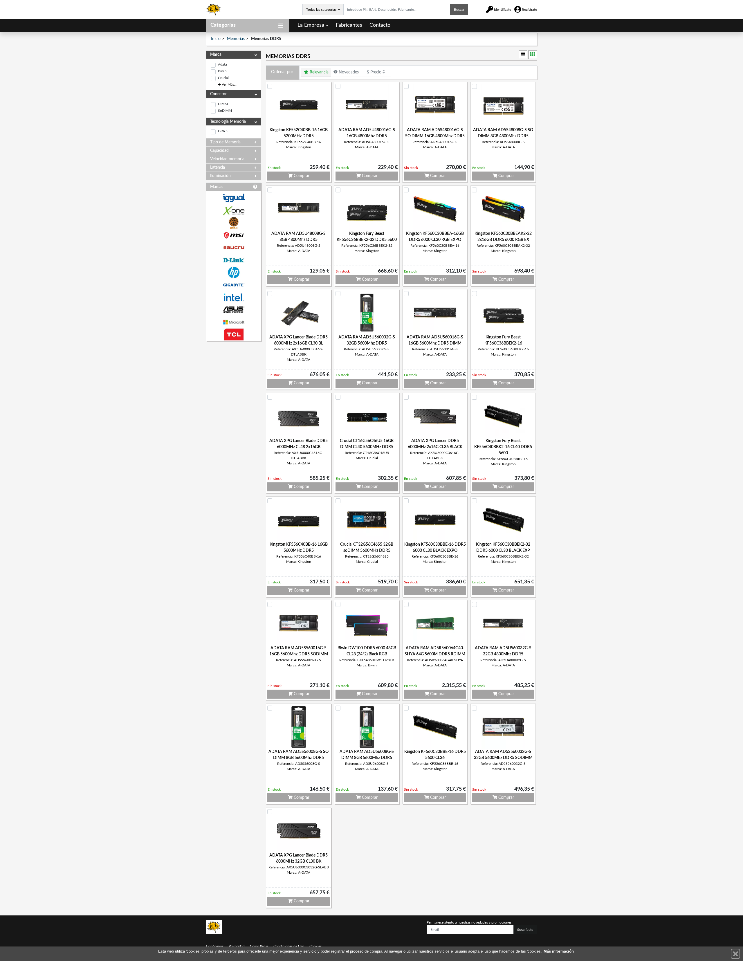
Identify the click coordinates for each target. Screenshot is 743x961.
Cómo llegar (259, 946)
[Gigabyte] (233, 285)
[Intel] (233, 297)
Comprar (301, 176)
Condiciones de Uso (288, 946)
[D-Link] (233, 260)
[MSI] (233, 235)
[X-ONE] (233, 210)
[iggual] (233, 197)
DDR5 (223, 131)
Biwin (222, 71)
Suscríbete (525, 929)
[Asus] (233, 310)
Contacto (379, 25)
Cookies (315, 946)
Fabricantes (349, 25)
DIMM (223, 104)
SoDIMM (225, 110)
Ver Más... (229, 84)
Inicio (216, 39)
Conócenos (214, 946)
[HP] (233, 272)
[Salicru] (233, 247)
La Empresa (310, 25)
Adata (222, 64)
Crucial (223, 78)
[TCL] (233, 334)
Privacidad (237, 946)
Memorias (236, 39)
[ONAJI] (233, 223)
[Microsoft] (233, 322)
